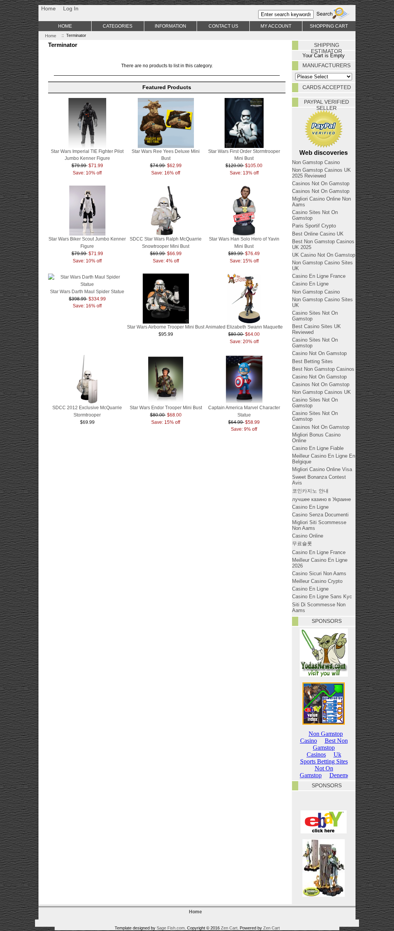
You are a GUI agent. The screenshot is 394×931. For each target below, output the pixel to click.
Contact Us (223, 25)
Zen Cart (229, 928)
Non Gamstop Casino (316, 162)
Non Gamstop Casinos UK (321, 392)
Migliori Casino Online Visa (322, 469)
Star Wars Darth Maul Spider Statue (87, 291)
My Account (275, 25)
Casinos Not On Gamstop (320, 183)
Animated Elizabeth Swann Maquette (244, 326)
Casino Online (307, 536)
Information (170, 25)
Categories (117, 25)
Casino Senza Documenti (320, 515)
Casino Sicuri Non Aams (319, 573)
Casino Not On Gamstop (319, 353)
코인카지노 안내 (310, 491)
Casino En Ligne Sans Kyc (322, 596)
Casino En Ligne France (319, 276)
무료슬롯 (302, 543)
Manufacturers (326, 65)
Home (48, 8)
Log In (70, 8)
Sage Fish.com (171, 928)
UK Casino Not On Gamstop (323, 255)
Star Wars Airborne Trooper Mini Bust (165, 326)
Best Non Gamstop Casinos (323, 369)
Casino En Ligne (310, 284)
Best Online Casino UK (318, 234)
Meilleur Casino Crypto (317, 581)
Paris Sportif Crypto (314, 226)
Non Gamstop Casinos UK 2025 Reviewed (321, 173)
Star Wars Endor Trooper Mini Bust (166, 407)
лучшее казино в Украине (321, 499)
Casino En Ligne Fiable (318, 448)
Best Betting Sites (312, 361)
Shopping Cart (329, 25)
